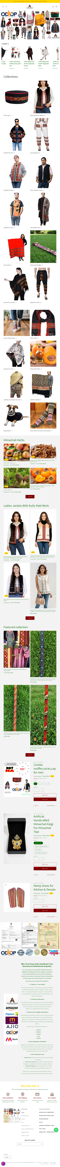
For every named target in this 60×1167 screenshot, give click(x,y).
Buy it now (45, 799)
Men (22, 1122)
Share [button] (36, 805)
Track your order (25, 1135)
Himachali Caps (25, 1115)
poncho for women (9, 302)
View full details (51, 805)
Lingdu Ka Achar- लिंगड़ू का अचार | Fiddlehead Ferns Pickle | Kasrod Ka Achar (42, 461)
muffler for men (8, 227)
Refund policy (46, 1162)
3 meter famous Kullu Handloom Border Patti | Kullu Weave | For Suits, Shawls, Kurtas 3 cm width (17, 734)
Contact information (45, 1163)
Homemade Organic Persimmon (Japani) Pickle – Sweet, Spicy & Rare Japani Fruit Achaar (42, 486)
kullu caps (7, 115)
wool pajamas (34, 153)
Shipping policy (53, 1163)
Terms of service (53, 1162)
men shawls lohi (35, 227)
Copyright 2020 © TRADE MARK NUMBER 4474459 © (25, 1162)
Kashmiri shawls (35, 400)
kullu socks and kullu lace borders (40, 431)
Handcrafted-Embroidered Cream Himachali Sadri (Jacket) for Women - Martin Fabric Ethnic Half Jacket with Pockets (43, 611)
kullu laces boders (35, 265)
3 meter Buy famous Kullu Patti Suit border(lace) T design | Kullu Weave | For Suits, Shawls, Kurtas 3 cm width (43, 679)
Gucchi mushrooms (8, 490)
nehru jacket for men (36, 190)
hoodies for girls (8, 190)
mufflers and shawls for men (12, 400)
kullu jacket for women (37, 115)
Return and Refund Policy (27, 1129)
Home (22, 1112)
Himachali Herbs (35, 369)
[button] (3, 6)
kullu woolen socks (9, 338)
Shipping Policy (25, 1132)
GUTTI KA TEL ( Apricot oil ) (9, 463)
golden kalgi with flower (41, 846)
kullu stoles (33, 338)
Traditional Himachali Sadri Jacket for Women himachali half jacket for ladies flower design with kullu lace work (42, 556)
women (23, 1119)
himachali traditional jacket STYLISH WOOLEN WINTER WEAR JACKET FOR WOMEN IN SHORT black (15, 557)
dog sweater (7, 431)
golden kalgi (38, 843)
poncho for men (8, 369)
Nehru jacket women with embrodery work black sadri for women (16, 600)
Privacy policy (39, 1162)
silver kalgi (38, 849)
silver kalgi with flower (41, 853)
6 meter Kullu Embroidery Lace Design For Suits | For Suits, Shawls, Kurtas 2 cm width (42, 747)
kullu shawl (7, 265)
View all (30, 496)
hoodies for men (8, 153)
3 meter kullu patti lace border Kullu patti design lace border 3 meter (15, 670)
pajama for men (35, 302)
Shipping (35, 778)
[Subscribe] (41, 1144)
